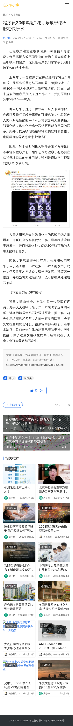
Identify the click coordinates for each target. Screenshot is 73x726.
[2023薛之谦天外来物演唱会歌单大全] (54, 513)
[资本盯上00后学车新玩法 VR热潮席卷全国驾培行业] (19, 670)
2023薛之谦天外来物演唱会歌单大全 (53, 528)
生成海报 (14, 404)
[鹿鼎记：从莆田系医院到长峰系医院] (19, 591)
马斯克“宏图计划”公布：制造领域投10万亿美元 (19, 568)
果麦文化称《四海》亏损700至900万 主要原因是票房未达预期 (54, 685)
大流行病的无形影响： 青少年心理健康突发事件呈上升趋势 (18, 646)
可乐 (11, 378)
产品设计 (46, 625)
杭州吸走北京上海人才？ (17, 489)
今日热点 (50, 37)
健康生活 (63, 37)
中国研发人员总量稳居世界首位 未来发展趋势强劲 (54, 568)
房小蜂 (7, 37)
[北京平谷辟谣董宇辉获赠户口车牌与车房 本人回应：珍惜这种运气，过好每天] (54, 474)
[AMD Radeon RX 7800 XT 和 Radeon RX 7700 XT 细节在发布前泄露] (54, 630)
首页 (5, 14)
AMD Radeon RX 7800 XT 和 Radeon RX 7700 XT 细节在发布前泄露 (53, 646)
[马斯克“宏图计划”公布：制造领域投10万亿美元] (19, 552)
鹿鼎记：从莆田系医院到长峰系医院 (18, 607)
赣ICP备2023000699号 (51, 720)
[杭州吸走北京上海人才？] (19, 474)
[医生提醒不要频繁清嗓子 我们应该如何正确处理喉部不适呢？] (19, 513)
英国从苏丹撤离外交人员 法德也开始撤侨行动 (54, 607)
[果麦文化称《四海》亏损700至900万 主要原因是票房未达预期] (54, 670)
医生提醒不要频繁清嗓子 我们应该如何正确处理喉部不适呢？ (19, 529)
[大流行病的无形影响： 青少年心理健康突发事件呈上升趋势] (19, 630)
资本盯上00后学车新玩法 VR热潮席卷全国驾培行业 (18, 685)
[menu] (67, 4)
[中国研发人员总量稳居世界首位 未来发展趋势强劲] (54, 552)
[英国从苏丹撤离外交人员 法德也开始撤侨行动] (54, 591)
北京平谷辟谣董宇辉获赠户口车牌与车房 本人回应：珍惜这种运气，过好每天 (54, 489)
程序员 (28, 378)
